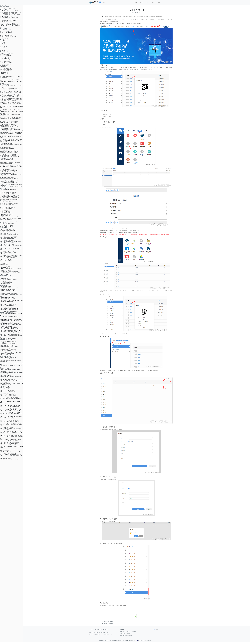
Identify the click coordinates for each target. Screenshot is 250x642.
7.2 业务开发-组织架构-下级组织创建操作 (8, 191)
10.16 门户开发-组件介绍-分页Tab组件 (8, 252)
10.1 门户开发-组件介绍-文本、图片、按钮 (8, 229)
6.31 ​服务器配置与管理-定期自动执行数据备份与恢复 (11, 135)
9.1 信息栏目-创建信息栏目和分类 (7, 223)
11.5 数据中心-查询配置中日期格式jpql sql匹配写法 (10, 268)
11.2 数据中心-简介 (4, 264)
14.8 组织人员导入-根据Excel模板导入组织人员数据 (10, 324)
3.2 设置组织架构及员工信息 (6, 31)
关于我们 (158, 2)
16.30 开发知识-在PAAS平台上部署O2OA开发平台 (10, 409)
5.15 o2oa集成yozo (4, 72)
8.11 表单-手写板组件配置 (5, 215)
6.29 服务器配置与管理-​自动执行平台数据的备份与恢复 (11, 132)
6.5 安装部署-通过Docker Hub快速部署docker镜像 (10, 92)
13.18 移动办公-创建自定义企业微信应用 (8, 311)
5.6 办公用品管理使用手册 (5, 59)
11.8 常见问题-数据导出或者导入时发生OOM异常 (10, 272)
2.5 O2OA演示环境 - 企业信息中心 (7, 16)
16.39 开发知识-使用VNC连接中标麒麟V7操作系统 (10, 423)
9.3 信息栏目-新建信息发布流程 (6, 226)
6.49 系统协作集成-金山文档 (6, 163)
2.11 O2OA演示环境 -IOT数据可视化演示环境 (9, 24)
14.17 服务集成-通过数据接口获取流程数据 (8, 338)
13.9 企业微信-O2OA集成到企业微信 (7, 298)
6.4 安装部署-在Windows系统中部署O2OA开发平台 (10, 91)
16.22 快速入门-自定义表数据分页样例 (8, 395)
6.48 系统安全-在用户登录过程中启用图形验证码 (10, 162)
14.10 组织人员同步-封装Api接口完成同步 (8, 327)
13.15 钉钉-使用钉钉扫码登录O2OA (7, 307)
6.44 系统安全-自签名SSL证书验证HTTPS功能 (9, 156)
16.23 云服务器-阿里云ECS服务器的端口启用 (9, 397)
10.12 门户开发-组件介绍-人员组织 (7, 244)
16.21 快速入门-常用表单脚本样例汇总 (8, 394)
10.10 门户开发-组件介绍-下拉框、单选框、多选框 (10, 241)
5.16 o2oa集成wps (4, 73)
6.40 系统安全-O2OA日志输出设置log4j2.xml (9, 151)
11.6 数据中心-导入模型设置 (5, 270)
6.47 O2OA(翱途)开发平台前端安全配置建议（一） (10, 160)
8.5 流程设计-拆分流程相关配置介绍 (7, 207)
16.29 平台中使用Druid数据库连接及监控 (8, 408)
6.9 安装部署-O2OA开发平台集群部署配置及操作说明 (11, 98)
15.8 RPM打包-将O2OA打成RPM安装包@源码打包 (10, 352)
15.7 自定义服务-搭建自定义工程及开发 (8, 350)
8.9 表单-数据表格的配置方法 (6, 212)
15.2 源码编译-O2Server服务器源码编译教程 (9, 343)
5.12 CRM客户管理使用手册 (5, 68)
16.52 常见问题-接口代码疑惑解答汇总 (8, 444)
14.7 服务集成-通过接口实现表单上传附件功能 (9, 323)
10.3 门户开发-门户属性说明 (6, 231)
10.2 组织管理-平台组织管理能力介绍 (7, 230)
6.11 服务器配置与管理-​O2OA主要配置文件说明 (9, 100)
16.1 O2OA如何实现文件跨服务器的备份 (8, 357)
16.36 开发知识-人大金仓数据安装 (7, 418)
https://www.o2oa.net (127, 635)
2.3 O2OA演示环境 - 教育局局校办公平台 (8, 13)
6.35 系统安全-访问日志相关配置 (7, 143)
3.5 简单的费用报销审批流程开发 (7, 35)
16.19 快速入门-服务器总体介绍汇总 (7, 391)
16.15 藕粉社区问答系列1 (5, 386)
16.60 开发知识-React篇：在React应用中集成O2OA (11, 459)
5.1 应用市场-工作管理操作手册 (6, 53)
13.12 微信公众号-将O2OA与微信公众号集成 (9, 302)
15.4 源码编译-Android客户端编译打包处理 (9, 346)
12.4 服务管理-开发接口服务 (6, 281)
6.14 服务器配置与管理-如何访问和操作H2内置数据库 (11, 105)
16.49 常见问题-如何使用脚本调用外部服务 (9, 440)
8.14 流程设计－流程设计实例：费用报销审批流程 (10, 221)
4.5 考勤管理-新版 (4, 46)
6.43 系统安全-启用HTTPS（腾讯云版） (8, 155)
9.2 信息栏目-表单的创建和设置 (6, 225)
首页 (136, 2)
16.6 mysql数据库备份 (4, 368)
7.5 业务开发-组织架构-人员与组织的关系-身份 (9, 195)
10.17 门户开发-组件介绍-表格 (6, 253)
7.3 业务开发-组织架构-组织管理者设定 (8, 192)
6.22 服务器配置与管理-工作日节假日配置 (8, 122)
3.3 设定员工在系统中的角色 (6, 32)
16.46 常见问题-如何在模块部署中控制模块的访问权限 (11, 435)
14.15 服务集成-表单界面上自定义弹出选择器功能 (10, 334)
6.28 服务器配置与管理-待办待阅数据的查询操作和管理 (11, 130)
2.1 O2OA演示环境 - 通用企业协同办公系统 (9, 10)
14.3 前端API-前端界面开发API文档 (7, 317)
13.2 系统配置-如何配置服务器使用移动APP (9, 287)
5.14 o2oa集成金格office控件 (6, 70)
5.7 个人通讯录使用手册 (5, 61)
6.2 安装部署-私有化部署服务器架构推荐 (8, 88)
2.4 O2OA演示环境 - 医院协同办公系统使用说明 (10, 14)
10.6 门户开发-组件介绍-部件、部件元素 (8, 236)
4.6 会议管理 (2, 47)
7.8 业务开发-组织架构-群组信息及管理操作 (9, 199)
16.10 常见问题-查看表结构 (5, 375)
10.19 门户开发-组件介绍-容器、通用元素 (8, 256)
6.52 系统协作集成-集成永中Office (7, 169)
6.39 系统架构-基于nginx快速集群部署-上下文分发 (10, 150)
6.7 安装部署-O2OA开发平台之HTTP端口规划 (9, 95)
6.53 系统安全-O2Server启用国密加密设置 (9, 170)
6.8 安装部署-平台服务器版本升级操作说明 (9, 96)
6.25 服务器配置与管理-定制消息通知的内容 (9, 126)
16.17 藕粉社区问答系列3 (5, 388)
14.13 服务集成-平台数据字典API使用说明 (8, 331)
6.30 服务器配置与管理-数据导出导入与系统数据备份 (11, 133)
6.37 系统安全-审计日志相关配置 (7, 147)
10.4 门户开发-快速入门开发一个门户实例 (8, 233)
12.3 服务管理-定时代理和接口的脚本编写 (8, 279)
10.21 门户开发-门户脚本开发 (6, 259)
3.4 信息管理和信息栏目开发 (6, 34)
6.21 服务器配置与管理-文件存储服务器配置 (9, 121)
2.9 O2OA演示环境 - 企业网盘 (6, 21)
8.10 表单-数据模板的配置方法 (6, 214)
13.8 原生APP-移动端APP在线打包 (7, 297)
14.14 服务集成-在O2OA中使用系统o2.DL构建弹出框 (11, 332)
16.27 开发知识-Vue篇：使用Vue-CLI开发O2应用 (10, 405)
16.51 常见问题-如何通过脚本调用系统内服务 (9, 443)
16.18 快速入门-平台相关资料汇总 (7, 390)
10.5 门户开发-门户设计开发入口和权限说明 (9, 234)
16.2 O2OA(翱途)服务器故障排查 (6, 358)
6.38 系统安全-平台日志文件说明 (7, 148)
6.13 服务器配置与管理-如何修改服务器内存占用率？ (11, 103)
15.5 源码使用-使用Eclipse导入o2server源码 (9, 347)
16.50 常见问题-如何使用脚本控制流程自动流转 (10, 442)
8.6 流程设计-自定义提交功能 (6, 208)
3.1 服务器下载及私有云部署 (6, 29)
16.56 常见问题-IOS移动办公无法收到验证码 (9, 453)
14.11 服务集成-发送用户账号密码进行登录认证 (9, 328)
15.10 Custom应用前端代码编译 (6, 354)
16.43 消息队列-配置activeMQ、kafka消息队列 (10, 429)
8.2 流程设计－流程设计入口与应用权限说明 (9, 203)
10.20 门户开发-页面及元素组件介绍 (7, 257)
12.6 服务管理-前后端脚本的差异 (6, 283)
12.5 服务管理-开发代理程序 (6, 282)
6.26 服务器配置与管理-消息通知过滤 (7, 128)
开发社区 (152, 2)
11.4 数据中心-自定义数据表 (5, 267)
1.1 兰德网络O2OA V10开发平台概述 (7, 8)
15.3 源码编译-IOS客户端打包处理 (7, 345)
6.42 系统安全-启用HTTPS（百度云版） (8, 154)
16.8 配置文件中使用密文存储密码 (7, 371)
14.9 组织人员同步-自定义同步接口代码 (8, 326)
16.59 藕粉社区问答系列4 (5, 458)
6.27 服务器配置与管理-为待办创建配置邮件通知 (10, 129)
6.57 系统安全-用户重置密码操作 (7, 177)
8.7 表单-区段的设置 (4, 210)
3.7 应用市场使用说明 (4, 38)
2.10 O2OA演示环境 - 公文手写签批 (7, 23)
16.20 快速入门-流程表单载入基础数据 (8, 393)
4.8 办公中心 (2, 50)
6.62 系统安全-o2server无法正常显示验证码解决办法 (11, 186)
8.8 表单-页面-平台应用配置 (6, 211)
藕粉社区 (103, 632)
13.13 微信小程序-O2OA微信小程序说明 (8, 304)
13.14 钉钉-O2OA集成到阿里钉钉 (7, 305)
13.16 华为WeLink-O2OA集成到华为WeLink (9, 308)
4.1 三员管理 (2, 40)
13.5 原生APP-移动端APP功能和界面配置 (8, 292)
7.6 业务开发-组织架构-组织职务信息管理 (8, 196)
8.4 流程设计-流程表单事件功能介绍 (7, 206)
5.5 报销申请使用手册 (4, 58)
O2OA (102, 16)
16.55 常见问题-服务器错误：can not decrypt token (11, 451)
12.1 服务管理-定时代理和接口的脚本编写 (8, 277)
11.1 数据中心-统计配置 (4, 263)
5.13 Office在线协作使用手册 (6, 69)
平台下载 (146, 2)
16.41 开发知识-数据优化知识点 (6, 427)
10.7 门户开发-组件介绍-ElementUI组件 (8, 237)
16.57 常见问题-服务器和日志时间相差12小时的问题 (10, 454)
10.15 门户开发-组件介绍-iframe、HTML (8, 251)
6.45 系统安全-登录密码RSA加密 (7, 158)
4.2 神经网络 (2, 42)
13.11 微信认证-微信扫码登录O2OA (7, 301)
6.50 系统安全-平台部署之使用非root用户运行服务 (10, 165)
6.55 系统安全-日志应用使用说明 (7, 173)
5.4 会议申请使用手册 (4, 57)
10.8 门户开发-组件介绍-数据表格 (7, 238)
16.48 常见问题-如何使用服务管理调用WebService (10, 439)
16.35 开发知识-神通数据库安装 (6, 417)
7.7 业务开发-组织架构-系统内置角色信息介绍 (9, 197)
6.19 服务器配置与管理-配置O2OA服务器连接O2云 (10, 117)
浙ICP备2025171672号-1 (130, 640)
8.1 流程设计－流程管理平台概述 (6, 201)
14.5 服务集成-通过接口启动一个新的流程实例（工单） (11, 320)
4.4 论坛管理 (2, 44)
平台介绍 (141, 2)
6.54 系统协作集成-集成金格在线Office (8, 171)
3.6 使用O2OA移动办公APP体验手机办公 (8, 36)
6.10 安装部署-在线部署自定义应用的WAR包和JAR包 (11, 99)
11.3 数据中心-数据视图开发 (5, 266)
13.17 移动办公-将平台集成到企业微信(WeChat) (10, 309)
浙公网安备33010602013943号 (144, 640)
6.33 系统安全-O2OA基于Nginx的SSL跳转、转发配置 (11, 139)
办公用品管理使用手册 (108, 623)
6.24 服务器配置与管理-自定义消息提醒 (8, 125)
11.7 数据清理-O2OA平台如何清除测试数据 (9, 271)
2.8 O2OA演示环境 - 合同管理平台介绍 (8, 20)
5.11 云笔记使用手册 (4, 66)
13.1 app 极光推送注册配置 (5, 286)
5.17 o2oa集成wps (4, 74)
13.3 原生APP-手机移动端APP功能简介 (8, 289)
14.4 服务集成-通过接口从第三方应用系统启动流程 (10, 319)
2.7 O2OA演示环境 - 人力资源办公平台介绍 (9, 19)
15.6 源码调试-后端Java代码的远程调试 (8, 349)
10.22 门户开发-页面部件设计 (6, 260)
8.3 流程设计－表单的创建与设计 (7, 204)
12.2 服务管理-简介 (4, 278)
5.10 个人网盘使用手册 (4, 65)
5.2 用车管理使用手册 (4, 54)
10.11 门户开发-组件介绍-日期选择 (7, 242)
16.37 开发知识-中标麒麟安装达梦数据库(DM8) (9, 420)
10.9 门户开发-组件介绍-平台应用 (7, 240)
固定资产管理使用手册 (108, 621)
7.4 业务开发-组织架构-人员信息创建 (7, 193)
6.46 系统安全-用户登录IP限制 (6, 159)
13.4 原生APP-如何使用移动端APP (7, 290)
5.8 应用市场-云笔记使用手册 (6, 62)
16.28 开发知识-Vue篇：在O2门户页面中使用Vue (10, 406)
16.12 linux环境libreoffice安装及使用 (7, 379)
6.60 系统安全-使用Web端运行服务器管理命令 (9, 182)
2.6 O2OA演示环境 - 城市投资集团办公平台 (9, 17)
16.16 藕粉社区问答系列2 (5, 387)
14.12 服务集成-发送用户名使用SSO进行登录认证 (10, 330)
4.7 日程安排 (2, 49)
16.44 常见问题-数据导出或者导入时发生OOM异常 (10, 431)
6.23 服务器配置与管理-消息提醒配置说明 (8, 124)
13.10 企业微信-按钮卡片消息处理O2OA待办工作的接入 (11, 300)
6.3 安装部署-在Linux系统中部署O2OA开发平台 (10, 89)
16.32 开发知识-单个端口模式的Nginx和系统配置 (10, 412)
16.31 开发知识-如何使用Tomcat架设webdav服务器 (10, 410)
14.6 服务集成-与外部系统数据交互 (7, 322)
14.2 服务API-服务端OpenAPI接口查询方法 (9, 316)
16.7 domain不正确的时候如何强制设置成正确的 (10, 369)
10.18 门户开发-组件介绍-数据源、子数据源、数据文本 (11, 255)
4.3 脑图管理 (2, 43)
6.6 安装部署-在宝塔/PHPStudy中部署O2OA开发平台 (11, 94)
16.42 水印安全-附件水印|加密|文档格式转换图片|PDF (11, 428)
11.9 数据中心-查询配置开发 (5, 274)
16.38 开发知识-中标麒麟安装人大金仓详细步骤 (10, 421)
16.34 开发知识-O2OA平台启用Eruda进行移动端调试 (11, 416)
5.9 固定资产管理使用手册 (5, 64)
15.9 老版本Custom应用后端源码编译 (7, 353)
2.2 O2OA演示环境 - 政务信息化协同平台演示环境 (10, 12)
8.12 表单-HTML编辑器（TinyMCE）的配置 (9, 216)
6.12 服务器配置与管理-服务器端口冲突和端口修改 (10, 102)
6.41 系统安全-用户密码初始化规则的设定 (8, 152)
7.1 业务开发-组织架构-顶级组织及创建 (8, 189)
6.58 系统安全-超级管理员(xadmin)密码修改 (9, 178)
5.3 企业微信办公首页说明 (5, 55)
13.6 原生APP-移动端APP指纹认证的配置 (8, 293)
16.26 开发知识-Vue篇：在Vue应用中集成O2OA (10, 403)
